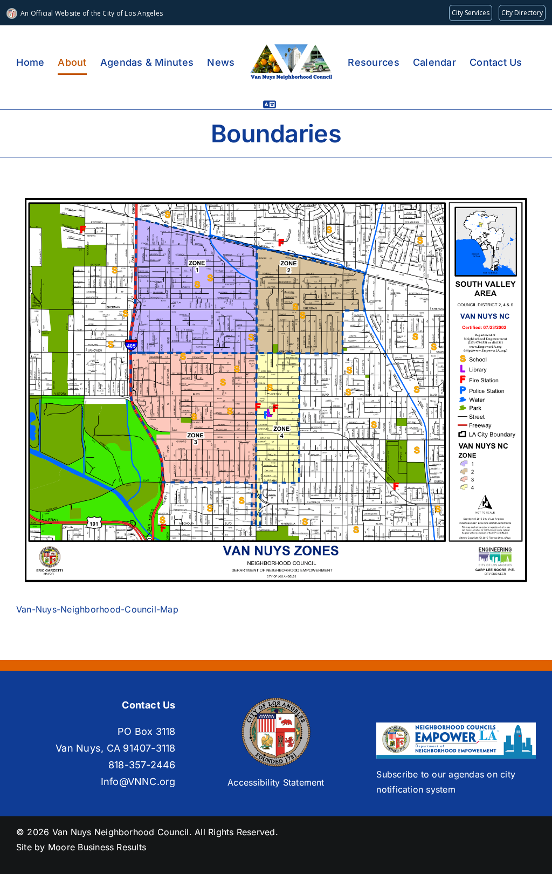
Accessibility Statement (276, 782)
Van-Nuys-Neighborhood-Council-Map (97, 609)
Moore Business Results (97, 847)
